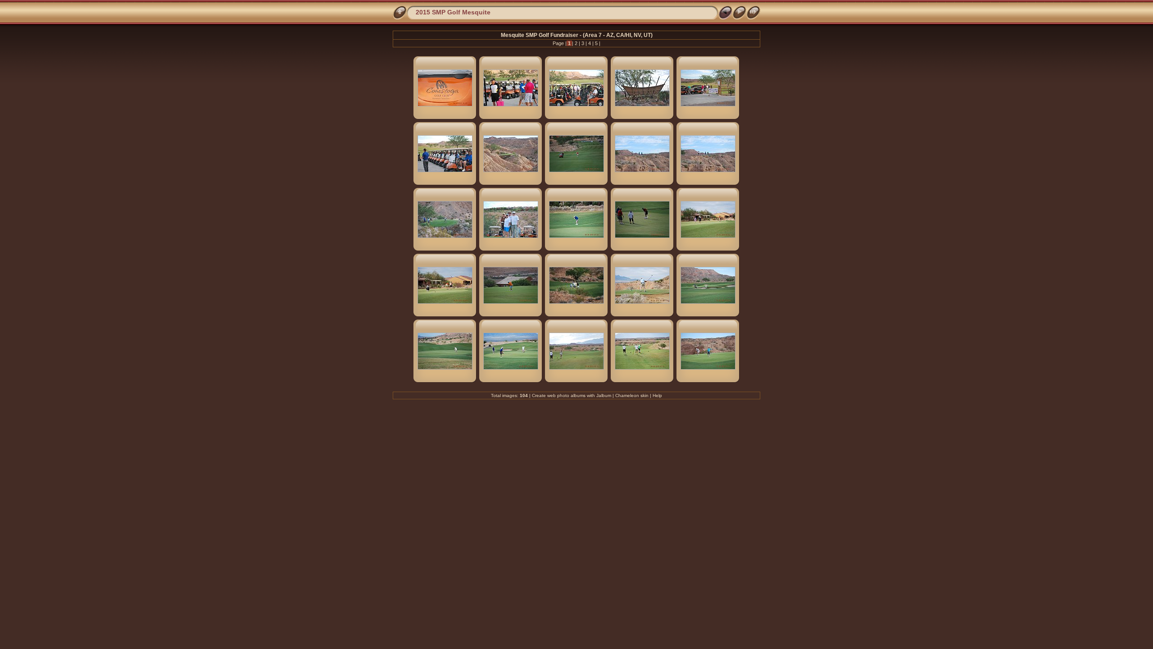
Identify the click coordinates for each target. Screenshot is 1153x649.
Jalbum (603, 395)
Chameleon (627, 395)
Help (657, 395)
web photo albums (566, 395)
